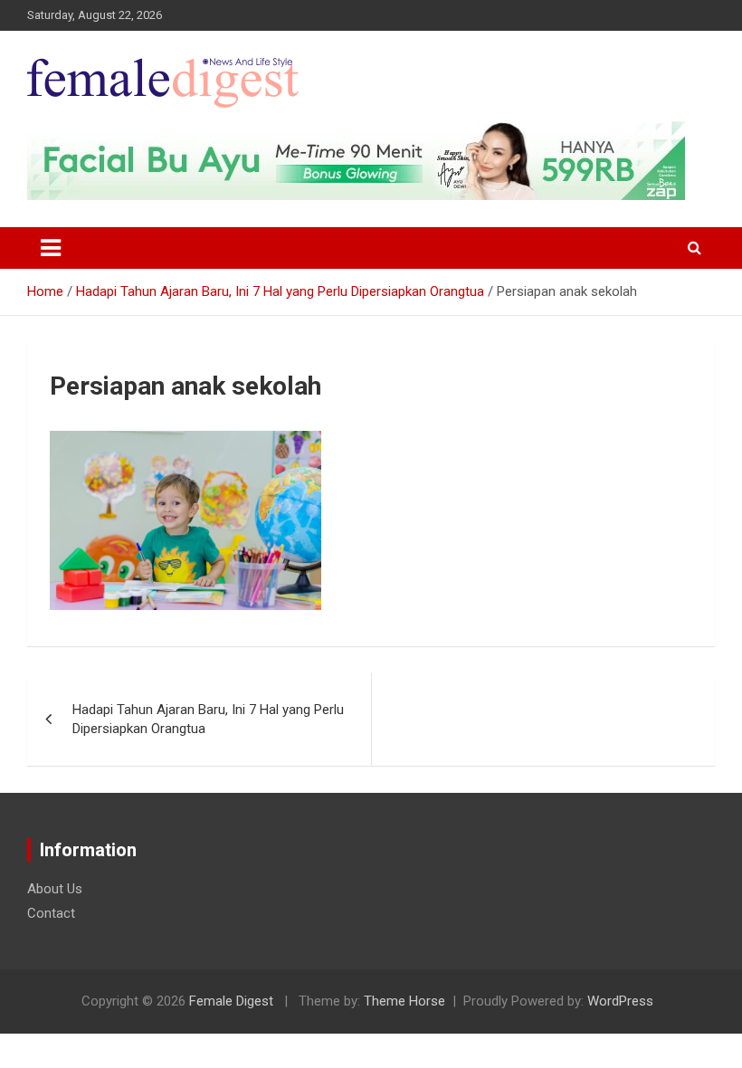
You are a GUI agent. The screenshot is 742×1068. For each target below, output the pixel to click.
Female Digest (231, 1001)
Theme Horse (404, 1001)
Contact (51, 913)
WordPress (620, 1001)
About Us (54, 889)
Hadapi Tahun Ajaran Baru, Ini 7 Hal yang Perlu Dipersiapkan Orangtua (208, 719)
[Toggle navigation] (50, 248)
